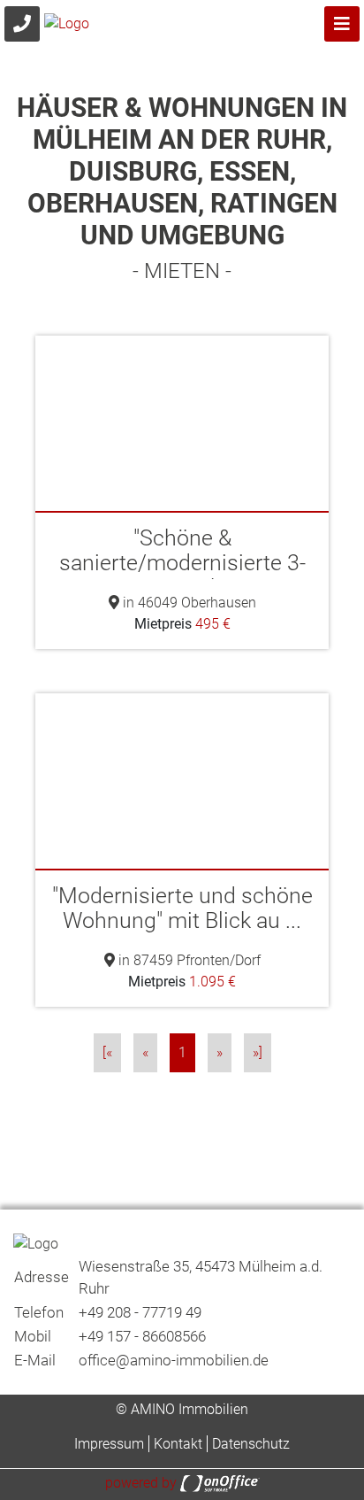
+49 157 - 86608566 (142, 1336)
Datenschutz (251, 1443)
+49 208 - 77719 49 (140, 1312)
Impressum (109, 1443)
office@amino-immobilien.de (174, 1360)
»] (257, 1052)
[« (107, 1052)
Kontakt (178, 1443)
